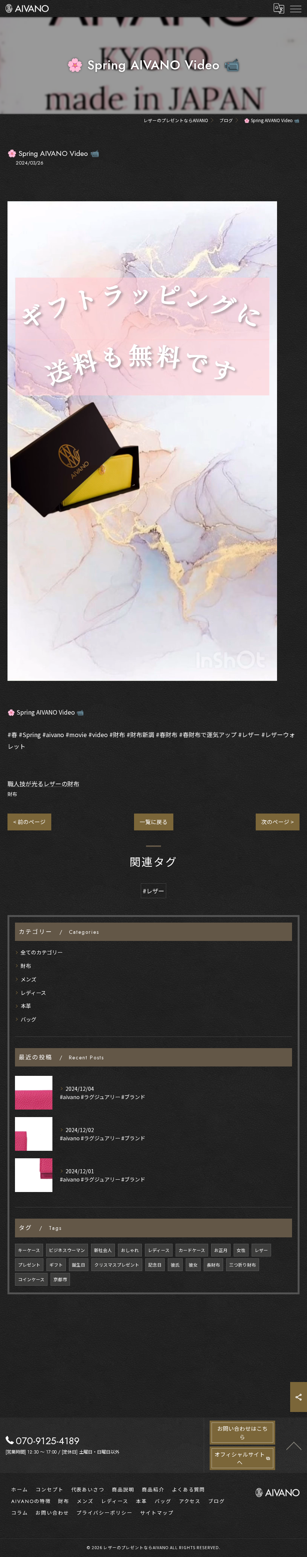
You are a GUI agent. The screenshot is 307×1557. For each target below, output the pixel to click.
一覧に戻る (154, 822)
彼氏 (175, 1265)
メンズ (28, 979)
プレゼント (29, 1265)
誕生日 (78, 1265)
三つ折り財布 (242, 1265)
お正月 (221, 1250)
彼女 (193, 1265)
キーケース (29, 1250)
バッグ (28, 1019)
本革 (26, 1006)
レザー (261, 1250)
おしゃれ (130, 1250)
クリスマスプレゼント (116, 1265)
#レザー (153, 890)
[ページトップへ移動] (293, 1445)
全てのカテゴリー (42, 952)
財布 (12, 793)
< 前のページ (29, 822)
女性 (241, 1250)
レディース (33, 992)
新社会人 (103, 1250)
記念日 (155, 1265)
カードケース (192, 1250)
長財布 (213, 1265)
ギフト (56, 1265)
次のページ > (277, 822)
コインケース (31, 1279)
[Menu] (295, 8)
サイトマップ (157, 1513)
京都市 (60, 1279)
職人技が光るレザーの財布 (43, 783)
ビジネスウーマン (67, 1250)
